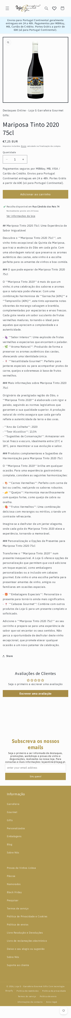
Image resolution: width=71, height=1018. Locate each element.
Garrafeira (13, 803)
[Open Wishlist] (54, 8)
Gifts (10, 820)
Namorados (14, 884)
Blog (9, 844)
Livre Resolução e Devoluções (25, 932)
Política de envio (48, 996)
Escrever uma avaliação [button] (35, 693)
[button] (7, 8)
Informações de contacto (30, 1002)
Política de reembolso (28, 991)
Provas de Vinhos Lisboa (21, 867)
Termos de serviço (18, 908)
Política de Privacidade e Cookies (27, 916)
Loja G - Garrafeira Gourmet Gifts (31, 986)
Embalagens (14, 836)
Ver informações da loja (21, 215)
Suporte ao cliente (18, 965)
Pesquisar (12, 900)
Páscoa (11, 875)
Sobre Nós (13, 852)
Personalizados (16, 828)
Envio (23, 146)
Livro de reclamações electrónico (27, 940)
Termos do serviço (27, 996)
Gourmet (12, 812)
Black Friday (14, 892)
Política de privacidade (54, 991)
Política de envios (17, 924)
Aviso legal (51, 1002)
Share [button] (9, 655)
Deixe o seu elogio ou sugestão (26, 948)
